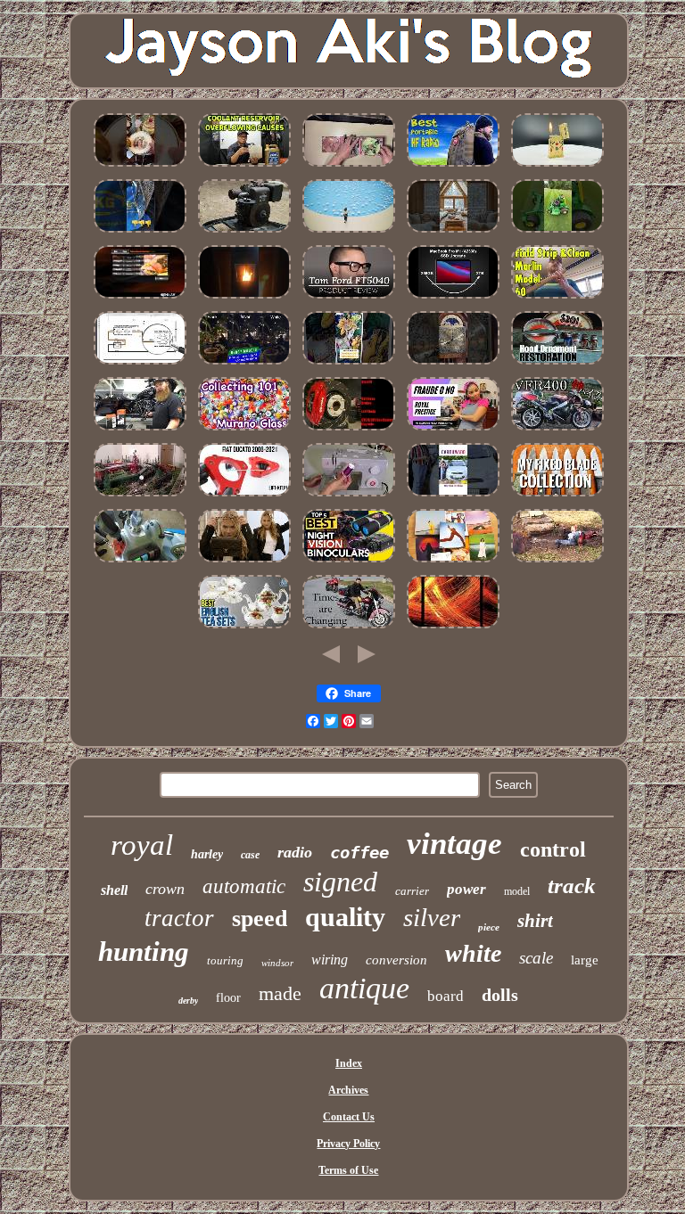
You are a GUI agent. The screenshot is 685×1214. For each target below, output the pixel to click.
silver (431, 917)
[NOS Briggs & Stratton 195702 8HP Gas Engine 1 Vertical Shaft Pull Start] (244, 233)
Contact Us (349, 1117)
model (517, 891)
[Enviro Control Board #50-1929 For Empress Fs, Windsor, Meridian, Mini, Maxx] (244, 299)
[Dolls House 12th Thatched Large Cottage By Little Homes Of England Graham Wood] (453, 233)
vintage (454, 843)
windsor (277, 962)
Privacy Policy (348, 1143)
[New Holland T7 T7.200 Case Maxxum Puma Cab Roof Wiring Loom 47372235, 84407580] (140, 563)
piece (488, 927)
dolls (500, 995)
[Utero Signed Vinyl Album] (349, 167)
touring (225, 960)
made (280, 993)
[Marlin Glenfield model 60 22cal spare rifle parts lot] (557, 299)
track (572, 886)
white (473, 953)
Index (348, 1063)
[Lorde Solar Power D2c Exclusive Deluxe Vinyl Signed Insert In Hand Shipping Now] (453, 563)
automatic (243, 886)
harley (207, 854)
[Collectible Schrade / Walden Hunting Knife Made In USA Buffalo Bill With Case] (557, 497)
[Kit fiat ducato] (244, 497)
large (584, 960)
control (553, 849)
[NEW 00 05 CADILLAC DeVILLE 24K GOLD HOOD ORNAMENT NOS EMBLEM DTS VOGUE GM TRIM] (557, 365)
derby (188, 1000)
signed (340, 881)
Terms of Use (348, 1170)
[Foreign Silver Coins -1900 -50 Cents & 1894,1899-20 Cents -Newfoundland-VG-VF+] (557, 563)
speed (259, 918)
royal (142, 845)
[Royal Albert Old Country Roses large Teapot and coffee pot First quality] (244, 629)
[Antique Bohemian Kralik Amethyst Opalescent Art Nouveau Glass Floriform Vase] (244, 431)
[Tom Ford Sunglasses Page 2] (349, 299)
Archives (348, 1090)
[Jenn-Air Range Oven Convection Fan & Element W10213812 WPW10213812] (140, 299)
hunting (143, 951)
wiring (329, 959)
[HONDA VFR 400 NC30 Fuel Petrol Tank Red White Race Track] (557, 431)
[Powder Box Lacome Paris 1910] (244, 563)
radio (294, 852)
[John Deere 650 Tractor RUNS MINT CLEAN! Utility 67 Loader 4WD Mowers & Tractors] (557, 233)
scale (536, 957)
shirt (535, 920)
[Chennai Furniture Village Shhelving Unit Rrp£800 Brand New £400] (349, 365)
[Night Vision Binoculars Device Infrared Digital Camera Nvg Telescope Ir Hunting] (349, 563)
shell (114, 890)
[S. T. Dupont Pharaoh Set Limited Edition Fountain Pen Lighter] (557, 167)
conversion (396, 960)
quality (345, 916)
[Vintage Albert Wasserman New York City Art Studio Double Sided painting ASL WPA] (453, 629)
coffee (359, 852)
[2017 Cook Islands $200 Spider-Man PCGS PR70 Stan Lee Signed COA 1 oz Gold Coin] (244, 365)
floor (228, 998)
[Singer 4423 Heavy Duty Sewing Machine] (349, 497)
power (466, 889)
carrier (412, 891)
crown (165, 889)
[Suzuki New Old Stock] (453, 497)
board (445, 996)
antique (364, 988)
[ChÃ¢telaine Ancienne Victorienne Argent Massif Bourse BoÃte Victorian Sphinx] (349, 233)
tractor (179, 918)
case (250, 855)
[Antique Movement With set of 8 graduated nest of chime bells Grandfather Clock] (453, 365)
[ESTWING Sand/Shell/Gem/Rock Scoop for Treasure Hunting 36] (140, 233)
